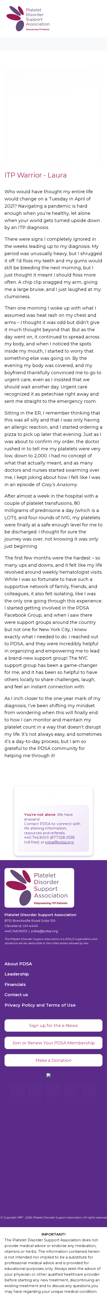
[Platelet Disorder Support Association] (21, 18)
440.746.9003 (15, 931)
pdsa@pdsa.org (59, 842)
